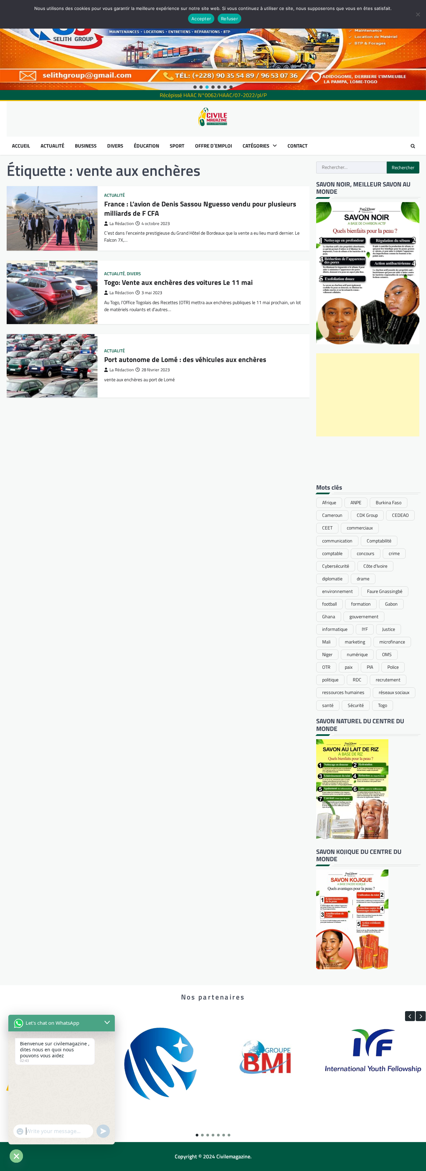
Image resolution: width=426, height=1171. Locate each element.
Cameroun (332, 515)
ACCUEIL (21, 146)
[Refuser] (417, 14)
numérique (357, 654)
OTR (326, 667)
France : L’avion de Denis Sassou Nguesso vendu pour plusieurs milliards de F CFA (200, 208)
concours (365, 553)
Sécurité (356, 705)
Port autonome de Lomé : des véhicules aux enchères (185, 359)
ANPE (355, 502)
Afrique (329, 502)
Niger (327, 654)
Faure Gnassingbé (384, 591)
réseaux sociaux (394, 692)
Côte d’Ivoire (375, 566)
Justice (388, 629)
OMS (387, 654)
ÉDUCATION (146, 146)
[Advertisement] (367, 394)
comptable (332, 553)
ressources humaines (343, 692)
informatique (334, 629)
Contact (298, 146)
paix (348, 667)
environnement (337, 591)
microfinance (392, 641)
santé (327, 705)
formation (361, 604)
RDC (357, 679)
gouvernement (363, 616)
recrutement (388, 679)
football (329, 604)
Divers (134, 273)
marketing (355, 641)
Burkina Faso (388, 502)
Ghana (328, 616)
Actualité (114, 195)
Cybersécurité (335, 566)
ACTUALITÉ (52, 146)
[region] (213, 45)
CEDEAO (400, 515)
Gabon (391, 604)
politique (330, 679)
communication (337, 540)
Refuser (229, 18)
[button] (195, 87)
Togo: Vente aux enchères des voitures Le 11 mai (178, 282)
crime (394, 553)
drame (363, 578)
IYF (365, 629)
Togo (382, 705)
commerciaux (360, 527)
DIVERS (115, 146)
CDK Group (367, 515)
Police (393, 667)
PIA (370, 667)
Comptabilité (379, 540)
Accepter (201, 18)
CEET (327, 527)
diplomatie (332, 578)
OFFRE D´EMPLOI (213, 146)
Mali (326, 641)
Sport (177, 146)
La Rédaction (121, 223)
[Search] (413, 146)
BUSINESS (86, 146)
